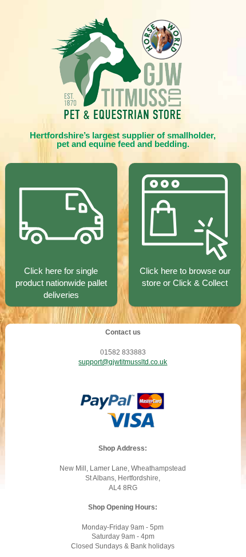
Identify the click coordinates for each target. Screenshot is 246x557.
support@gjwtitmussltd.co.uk (122, 362)
